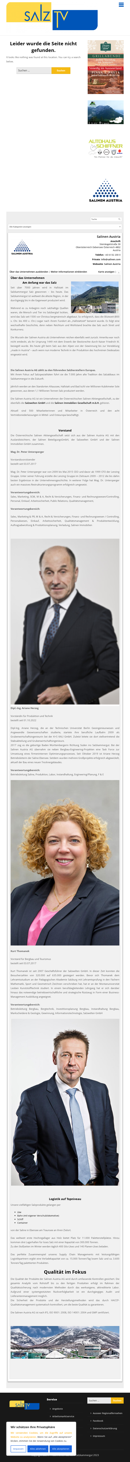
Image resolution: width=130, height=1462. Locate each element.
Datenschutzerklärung (105, 1428)
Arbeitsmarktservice (63, 1416)
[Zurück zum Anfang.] (118, 271)
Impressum (99, 1435)
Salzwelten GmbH (35, 402)
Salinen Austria (112, 263)
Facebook (98, 1420)
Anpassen (18, 1448)
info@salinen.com (110, 259)
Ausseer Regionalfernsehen (107, 1413)
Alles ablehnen (38, 1448)
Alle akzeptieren (60, 1448)
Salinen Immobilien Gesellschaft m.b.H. (77, 402)
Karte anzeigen (106, 271)
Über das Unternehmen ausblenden (29, 271)
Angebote (57, 1408)
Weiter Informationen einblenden (69, 271)
